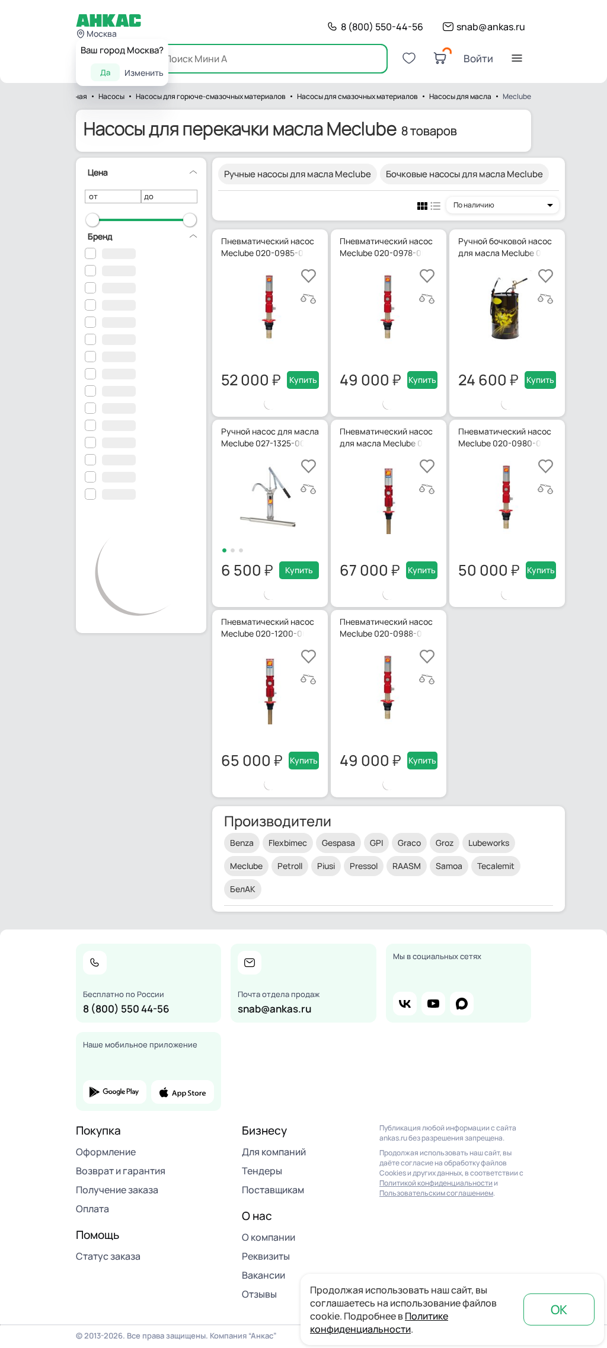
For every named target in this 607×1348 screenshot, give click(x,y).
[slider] (92, 219)
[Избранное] (409, 58)
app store (183, 1092)
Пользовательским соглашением (436, 1193)
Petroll (289, 865)
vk (405, 1003)
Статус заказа (108, 1256)
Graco (409, 842)
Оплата (92, 1208)
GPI (376, 842)
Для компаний (274, 1151)
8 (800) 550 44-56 (126, 1008)
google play (114, 1092)
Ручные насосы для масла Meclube (297, 174)
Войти (478, 58)
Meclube (246, 865)
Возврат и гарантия (120, 1170)
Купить (303, 379)
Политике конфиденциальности (379, 1322)
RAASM (406, 865)
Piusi (326, 865)
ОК (559, 1309)
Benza (242, 842)
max (462, 1003)
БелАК (242, 889)
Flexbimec (288, 842)
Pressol (364, 865)
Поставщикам (273, 1189)
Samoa (449, 865)
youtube (433, 1003)
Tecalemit (496, 865)
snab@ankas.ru (490, 26)
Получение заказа (117, 1189)
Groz (444, 842)
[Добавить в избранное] (308, 276)
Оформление (106, 1151)
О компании (268, 1237)
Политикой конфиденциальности (436, 1183)
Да (105, 72)
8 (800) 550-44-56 (382, 26)
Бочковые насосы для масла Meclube (464, 174)
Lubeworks (488, 842)
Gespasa (338, 842)
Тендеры (262, 1170)
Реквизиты (266, 1256)
